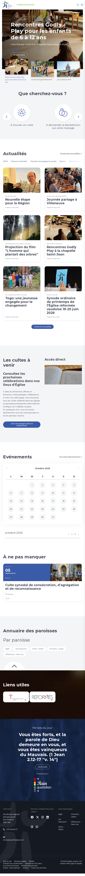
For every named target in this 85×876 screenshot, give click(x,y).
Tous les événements (70, 457)
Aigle (7, 649)
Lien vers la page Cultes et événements (22, 425)
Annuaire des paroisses (29, 866)
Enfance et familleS (19, 161)
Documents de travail (11, 866)
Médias (31, 861)
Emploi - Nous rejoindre (11, 868)
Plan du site (7, 861)
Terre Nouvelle (75, 161)
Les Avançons (21, 649)
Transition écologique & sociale (43, 161)
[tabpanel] (42, 39)
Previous (7, 117)
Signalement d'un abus (33, 863)
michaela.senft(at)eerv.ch (13, 840)
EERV (5, 161)
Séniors (63, 161)
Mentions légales (20, 861)
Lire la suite (42, 767)
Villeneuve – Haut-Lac (14, 654)
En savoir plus (19, 55)
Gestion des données (38, 868)
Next (78, 117)
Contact (25, 868)
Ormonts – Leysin (56, 649)
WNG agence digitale (74, 863)
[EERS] (16, 697)
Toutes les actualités (71, 154)
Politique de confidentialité (13, 863)
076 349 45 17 (12, 829)
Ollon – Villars (38, 649)
